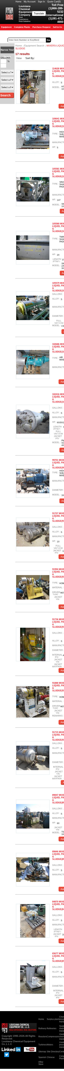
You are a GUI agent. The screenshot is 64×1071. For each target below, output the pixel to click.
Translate (39, 13)
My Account (29, 1)
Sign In (41, 1)
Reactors (42, 1036)
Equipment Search (34, 45)
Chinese (51, 1057)
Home (18, 1)
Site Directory (53, 1051)
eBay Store (40, 1063)
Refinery (42, 1028)
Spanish (42, 1057)
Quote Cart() (54, 1)
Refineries (51, 1028)
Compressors (53, 1036)
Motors (50, 1044)
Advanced (58, 40)
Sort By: (30, 58)
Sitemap (42, 1051)
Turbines (42, 1044)
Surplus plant (53, 1019)
